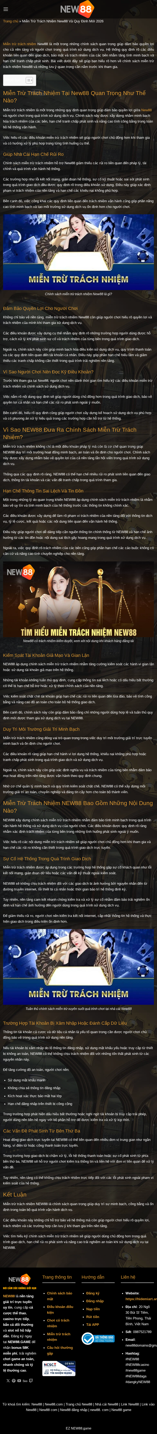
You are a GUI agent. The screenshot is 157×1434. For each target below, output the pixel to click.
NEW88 (9, 1296)
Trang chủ (10, 21)
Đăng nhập (95, 1301)
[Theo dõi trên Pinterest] (14, 1381)
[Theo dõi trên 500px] (25, 1381)
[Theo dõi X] (8, 1381)
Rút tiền (92, 1317)
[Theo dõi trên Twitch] (31, 1381)
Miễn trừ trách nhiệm (19, 44)
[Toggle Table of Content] (27, 80)
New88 (146, 110)
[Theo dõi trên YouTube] (19, 1381)
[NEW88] (78, 9)
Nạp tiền (93, 1309)
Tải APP (92, 1325)
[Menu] (6, 9)
